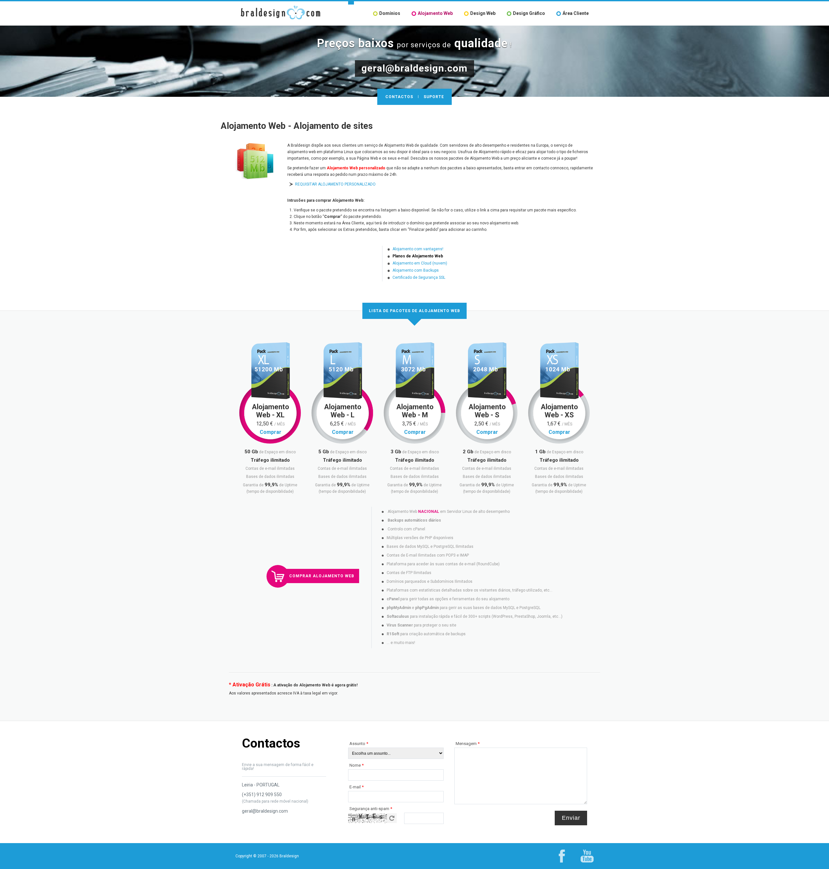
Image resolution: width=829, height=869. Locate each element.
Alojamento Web (435, 13)
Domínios (389, 13)
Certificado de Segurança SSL (418, 277)
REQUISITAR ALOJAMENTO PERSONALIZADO (335, 184)
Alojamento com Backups (415, 270)
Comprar (270, 432)
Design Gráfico (529, 13)
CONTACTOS (399, 97)
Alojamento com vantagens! (417, 249)
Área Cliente (575, 13)
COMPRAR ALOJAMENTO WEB (321, 576)
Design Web (482, 13)
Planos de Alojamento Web (417, 256)
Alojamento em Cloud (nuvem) (419, 263)
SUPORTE (434, 97)
